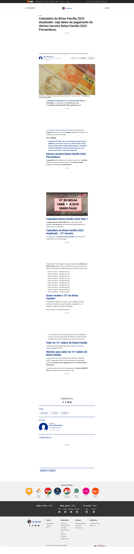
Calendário (64, 413)
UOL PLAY (62, 1)
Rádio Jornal (92, 525)
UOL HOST (46, 1)
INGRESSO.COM (39, 1)
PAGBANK (52, 1)
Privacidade (63, 527)
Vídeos (47, 527)
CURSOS (57, 1)
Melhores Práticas (65, 530)
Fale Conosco (64, 536)
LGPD (62, 532)
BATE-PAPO (98, 1)
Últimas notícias (49, 523)
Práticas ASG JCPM (65, 525)
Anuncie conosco (79, 527)
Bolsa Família (44, 413)
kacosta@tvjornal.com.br (55, 427)
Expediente (63, 534)
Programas (48, 525)
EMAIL (105, 1)
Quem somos (64, 523)
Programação (78, 525)
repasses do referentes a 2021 (66, 237)
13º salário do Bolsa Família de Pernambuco (61, 130)
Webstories (48, 470)
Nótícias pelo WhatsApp (80, 523)
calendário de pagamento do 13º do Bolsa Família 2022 (65, 101)
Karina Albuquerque (48, 56)
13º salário (55, 413)
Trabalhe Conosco (65, 538)
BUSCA (90, 1)
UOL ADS (67, 1)
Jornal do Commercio (94, 523)
